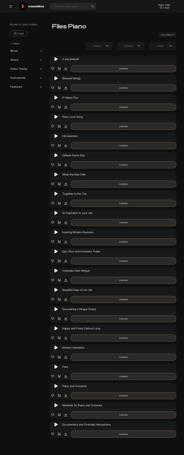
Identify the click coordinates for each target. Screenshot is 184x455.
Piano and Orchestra (74, 386)
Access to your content (23, 24)
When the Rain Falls (74, 174)
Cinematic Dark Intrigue (76, 270)
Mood (14, 50)
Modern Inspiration (73, 347)
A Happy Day (70, 97)
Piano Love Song (72, 116)
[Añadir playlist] (59, 68)
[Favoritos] (53, 68)
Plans (161, 5)
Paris (65, 366)
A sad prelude (70, 59)
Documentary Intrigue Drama (79, 309)
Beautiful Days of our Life (77, 289)
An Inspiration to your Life (77, 212)
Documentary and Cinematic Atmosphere (86, 424)
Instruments (18, 77)
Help (167, 5)
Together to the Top (74, 193)
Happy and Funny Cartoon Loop (81, 328)
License (123, 68)
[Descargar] (66, 69)
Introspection (70, 136)
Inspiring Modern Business (77, 232)
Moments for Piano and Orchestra (82, 405)
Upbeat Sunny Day (73, 155)
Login (20, 33)
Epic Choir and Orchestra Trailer (81, 251)
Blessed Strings (71, 78)
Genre (14, 59)
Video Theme (18, 68)
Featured (16, 86)
